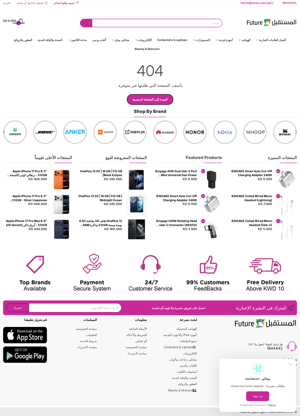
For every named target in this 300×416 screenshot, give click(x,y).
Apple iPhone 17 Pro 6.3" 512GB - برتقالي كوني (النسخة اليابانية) (28, 173)
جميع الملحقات (188, 341)
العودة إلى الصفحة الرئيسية (150, 99)
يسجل (20, 2)
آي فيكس (141, 341)
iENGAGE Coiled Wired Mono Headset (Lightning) (251, 198)
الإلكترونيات (190, 353)
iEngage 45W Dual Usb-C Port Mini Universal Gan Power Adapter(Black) (176, 173)
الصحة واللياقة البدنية (184, 378)
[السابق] (4, 132)
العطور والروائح (187, 384)
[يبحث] (86, 23)
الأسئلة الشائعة (138, 328)
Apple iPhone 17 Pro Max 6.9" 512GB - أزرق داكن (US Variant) (26, 223)
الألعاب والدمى (188, 365)
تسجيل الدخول (35, 2)
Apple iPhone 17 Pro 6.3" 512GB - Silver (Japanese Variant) (29, 198)
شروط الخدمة (88, 341)
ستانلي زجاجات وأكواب (183, 359)
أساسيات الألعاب (187, 371)
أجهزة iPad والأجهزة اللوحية (180, 335)
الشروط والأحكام (136, 335)
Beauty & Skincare (180, 390)
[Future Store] (271, 21)
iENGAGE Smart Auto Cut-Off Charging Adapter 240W (251, 173)
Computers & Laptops (178, 347)
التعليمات (91, 335)
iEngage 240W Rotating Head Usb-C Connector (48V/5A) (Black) (176, 223)
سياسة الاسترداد (137, 353)
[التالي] (296, 132)
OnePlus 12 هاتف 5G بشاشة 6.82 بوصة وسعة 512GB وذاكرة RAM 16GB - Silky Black (100, 223)
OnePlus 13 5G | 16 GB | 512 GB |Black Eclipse (101, 173)
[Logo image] (285, 132)
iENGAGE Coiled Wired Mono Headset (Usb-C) (251, 223)
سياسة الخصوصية (136, 347)
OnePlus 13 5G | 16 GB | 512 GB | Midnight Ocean (100, 198)
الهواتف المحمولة (187, 328)
